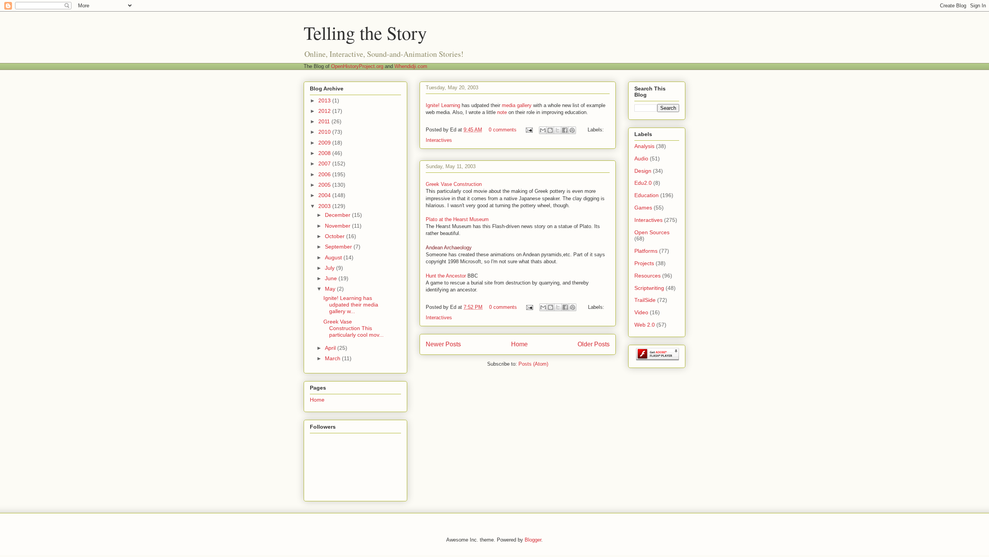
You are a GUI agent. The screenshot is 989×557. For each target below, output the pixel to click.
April (331, 348)
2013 (325, 100)
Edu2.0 (643, 183)
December (338, 215)
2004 (325, 195)
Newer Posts (443, 344)
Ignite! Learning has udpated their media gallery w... (350, 304)
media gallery (517, 105)
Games (643, 207)
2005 (325, 185)
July (330, 268)
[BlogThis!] (550, 130)
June (331, 278)
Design (642, 171)
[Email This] (543, 130)
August (334, 257)
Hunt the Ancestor (446, 276)
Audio (641, 158)
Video (641, 312)
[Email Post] (528, 130)
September (339, 247)
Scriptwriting (649, 288)
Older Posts (594, 344)
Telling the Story (365, 32)
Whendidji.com (410, 66)
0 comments (503, 130)
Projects (644, 263)
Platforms (646, 251)
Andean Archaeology (449, 247)
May (331, 289)
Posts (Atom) (533, 364)
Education (646, 195)
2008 (325, 153)
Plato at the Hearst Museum (457, 219)
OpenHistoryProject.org (357, 66)
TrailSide (645, 300)
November (338, 226)
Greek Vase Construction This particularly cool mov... (353, 328)
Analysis (644, 146)
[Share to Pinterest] (572, 130)
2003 (325, 206)
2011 (324, 121)
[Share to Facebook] (565, 130)
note (502, 112)
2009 (325, 143)
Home (519, 344)
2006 (325, 174)
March (333, 358)
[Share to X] (557, 130)
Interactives (439, 140)
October (335, 236)
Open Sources (652, 232)
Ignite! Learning (443, 105)
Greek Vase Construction (454, 184)
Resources (647, 276)
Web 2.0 (644, 325)
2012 (325, 111)
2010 (325, 132)
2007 (325, 163)
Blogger (533, 540)
